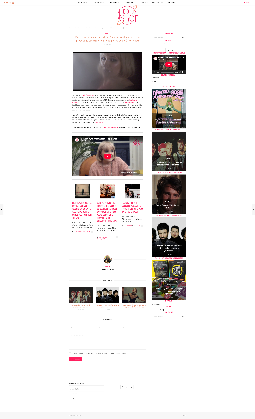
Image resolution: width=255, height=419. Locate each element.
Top (185, 415)
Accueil (71, 28)
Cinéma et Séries (168, 201)
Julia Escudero (103, 237)
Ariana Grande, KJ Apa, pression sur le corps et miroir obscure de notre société (134, 307)
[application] (169, 64)
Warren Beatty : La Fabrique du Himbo (169, 206)
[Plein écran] (183, 72)
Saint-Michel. (99, 122)
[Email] (59, 71)
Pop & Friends (155, 77)
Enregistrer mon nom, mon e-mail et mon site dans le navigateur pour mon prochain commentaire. (99, 353)
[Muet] (180, 72)
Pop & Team (155, 82)
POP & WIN (171, 3)
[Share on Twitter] (59, 61)
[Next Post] (253, 209)
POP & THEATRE (157, 3)
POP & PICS (144, 3)
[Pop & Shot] (127, 15)
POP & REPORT (115, 3)
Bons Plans (169, 115)
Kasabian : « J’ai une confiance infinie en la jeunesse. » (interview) (107, 306)
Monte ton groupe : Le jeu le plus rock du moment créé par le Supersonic (169, 291)
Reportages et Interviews (169, 242)
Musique (107, 33)
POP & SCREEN (99, 3)
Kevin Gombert (78, 231)
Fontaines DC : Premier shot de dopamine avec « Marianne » (81, 306)
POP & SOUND (82, 3)
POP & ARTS (130, 3)
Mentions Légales (74, 389)
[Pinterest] (59, 66)
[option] (169, 108)
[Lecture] (154, 72)
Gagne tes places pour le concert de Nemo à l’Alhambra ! (169, 120)
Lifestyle (168, 284)
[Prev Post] (1, 209)
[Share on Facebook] (59, 56)
